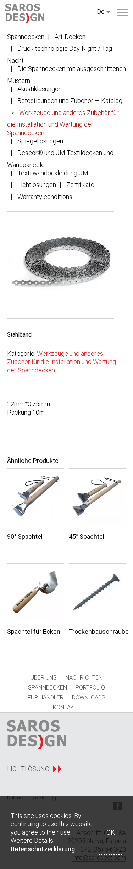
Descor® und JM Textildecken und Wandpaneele (60, 158)
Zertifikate (80, 184)
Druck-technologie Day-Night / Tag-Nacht (60, 54)
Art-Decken (70, 36)
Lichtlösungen (36, 184)
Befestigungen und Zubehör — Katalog (69, 100)
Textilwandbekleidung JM (52, 173)
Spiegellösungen (40, 141)
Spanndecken (25, 36)
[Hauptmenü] (122, 12)
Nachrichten (83, 677)
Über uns (44, 677)
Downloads (88, 697)
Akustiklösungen (39, 89)
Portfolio (90, 687)
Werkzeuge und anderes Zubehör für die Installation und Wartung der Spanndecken (63, 123)
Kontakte (67, 707)
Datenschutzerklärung (43, 849)
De (101, 11)
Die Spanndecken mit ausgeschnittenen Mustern (66, 74)
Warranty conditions (44, 196)
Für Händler (45, 697)
